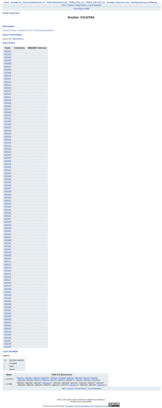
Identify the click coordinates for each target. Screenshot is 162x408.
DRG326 (7, 124)
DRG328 (7, 130)
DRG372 (7, 264)
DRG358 (7, 222)
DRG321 (7, 109)
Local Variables (94, 5)
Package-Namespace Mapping (144, 2)
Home (6, 2)
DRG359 (7, 225)
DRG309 (7, 72)
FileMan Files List (76, 2)
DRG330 (7, 136)
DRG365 (7, 243)
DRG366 (7, 246)
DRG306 (7, 63)
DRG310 (7, 76)
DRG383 (7, 298)
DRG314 (7, 88)
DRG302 (7, 51)
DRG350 (7, 197)
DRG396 (7, 338)
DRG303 (7, 54)
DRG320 (7, 106)
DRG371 (7, 261)
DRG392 (7, 325)
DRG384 (7, 301)
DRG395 (7, 334)
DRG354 (7, 210)
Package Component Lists (118, 2)
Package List (16, 2)
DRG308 (7, 69)
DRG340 (7, 167)
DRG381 (7, 292)
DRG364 (7, 240)
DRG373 (7, 267)
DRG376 (7, 277)
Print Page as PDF (81, 9)
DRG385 (7, 304)
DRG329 (7, 133)
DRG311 (7, 79)
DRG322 (7, 112)
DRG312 (7, 82)
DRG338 (7, 161)
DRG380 (7, 289)
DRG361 (7, 231)
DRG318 (7, 100)
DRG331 (7, 139)
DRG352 (7, 203)
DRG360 (7, 228)
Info (63, 5)
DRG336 (7, 155)
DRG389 (7, 316)
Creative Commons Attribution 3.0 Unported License (87, 406)
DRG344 (7, 179)
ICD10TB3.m (18, 39)
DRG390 (7, 319)
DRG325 (7, 121)
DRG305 (7, 60)
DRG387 (7, 310)
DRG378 (7, 283)
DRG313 (7, 85)
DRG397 (7, 341)
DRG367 (7, 249)
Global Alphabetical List (57, 2)
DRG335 (7, 152)
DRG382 (7, 295)
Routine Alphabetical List (34, 2)
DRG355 (7, 213)
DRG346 (7, 185)
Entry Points (81, 5)
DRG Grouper (14, 13)
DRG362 (7, 234)
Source (70, 5)
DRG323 (7, 115)
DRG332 (7, 143)
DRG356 (7, 216)
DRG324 (7, 118)
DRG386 (7, 307)
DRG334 (7, 149)
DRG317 (7, 97)
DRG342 (7, 173)
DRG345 (7, 182)
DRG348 (7, 191)
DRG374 (7, 271)
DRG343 (7, 176)
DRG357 (7, 219)
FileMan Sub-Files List (95, 2)
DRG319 (7, 103)
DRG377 (7, 280)
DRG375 (7, 274)
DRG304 (7, 57)
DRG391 (7, 322)
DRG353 (7, 207)
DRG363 (7, 237)
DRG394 (7, 331)
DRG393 (7, 328)
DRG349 (7, 194)
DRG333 (7, 146)
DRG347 (7, 188)
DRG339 (7, 164)
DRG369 (7, 255)
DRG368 (7, 252)
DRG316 (7, 94)
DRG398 (7, 344)
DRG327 (7, 127)
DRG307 (7, 66)
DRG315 (7, 91)
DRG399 (7, 347)
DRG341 (7, 170)
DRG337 (7, 158)
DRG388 (7, 313)
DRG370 (7, 258)
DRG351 (7, 200)
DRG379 (7, 286)
